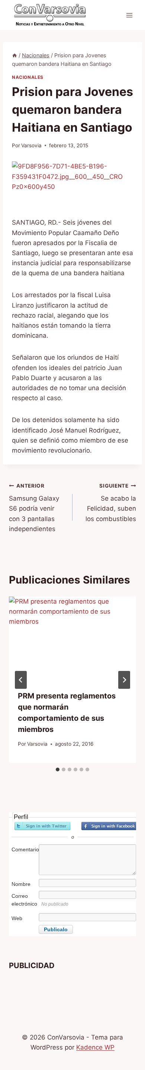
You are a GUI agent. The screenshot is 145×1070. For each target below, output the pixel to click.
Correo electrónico (24, 900)
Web (17, 918)
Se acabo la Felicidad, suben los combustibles (111, 503)
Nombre (21, 884)
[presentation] (72, 639)
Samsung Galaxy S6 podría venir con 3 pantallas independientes (34, 508)
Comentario (25, 849)
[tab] (57, 769)
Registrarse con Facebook (109, 826)
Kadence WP (95, 1047)
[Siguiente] (124, 680)
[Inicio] (14, 55)
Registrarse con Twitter (42, 826)
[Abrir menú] (129, 15)
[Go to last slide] (21, 680)
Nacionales (28, 77)
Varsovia (31, 145)
